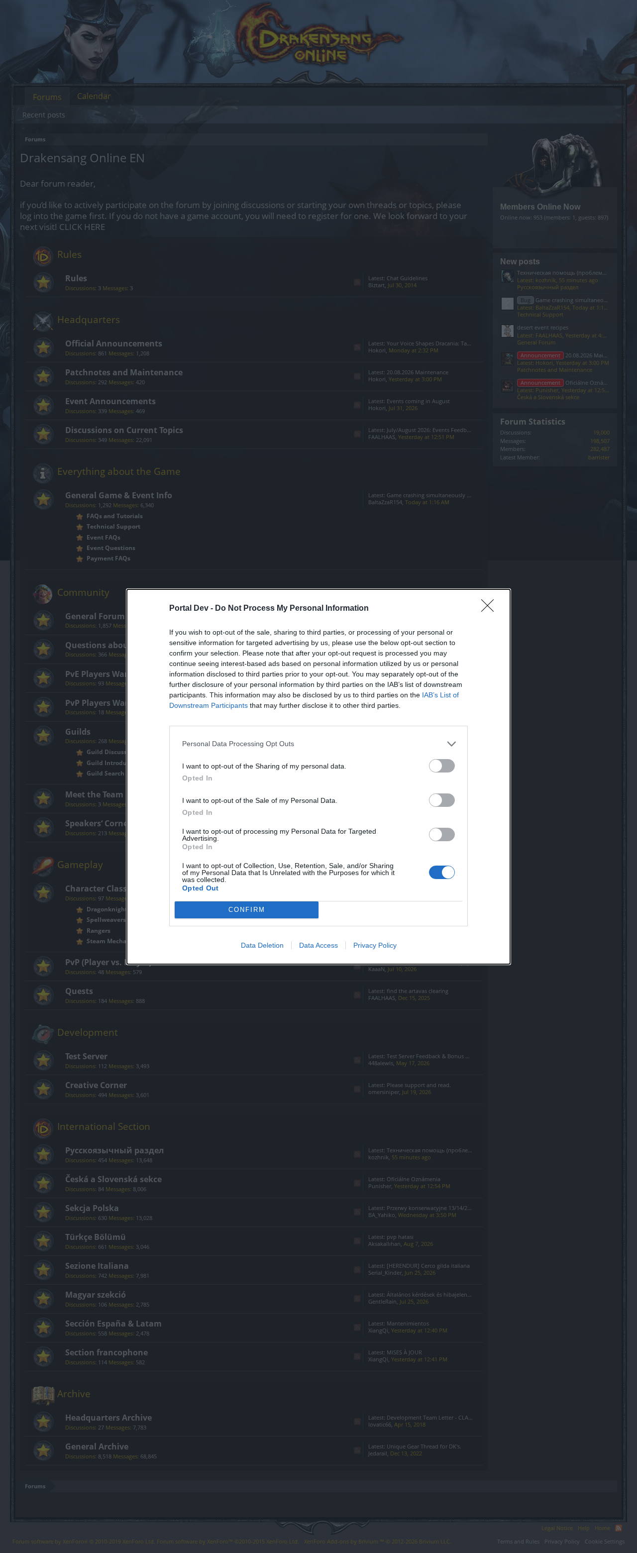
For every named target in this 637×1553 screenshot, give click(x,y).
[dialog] (318, 776)
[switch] (442, 766)
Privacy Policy (375, 945)
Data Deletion (262, 945)
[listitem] (318, 744)
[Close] (490, 608)
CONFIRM (246, 909)
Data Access (318, 945)
